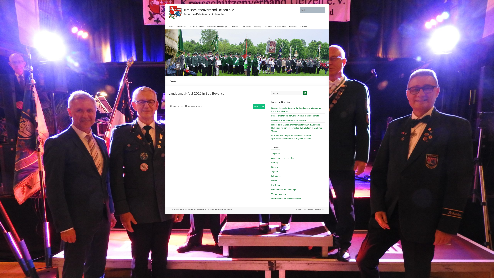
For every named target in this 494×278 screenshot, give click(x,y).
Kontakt (299, 209)
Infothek (293, 26)
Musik (274, 180)
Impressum (308, 209)
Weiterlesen (259, 106)
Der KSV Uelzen (196, 26)
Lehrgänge (276, 176)
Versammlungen (278, 194)
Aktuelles (181, 26)
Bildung (257, 26)
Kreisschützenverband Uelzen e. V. (209, 10)
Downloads (280, 26)
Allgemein (275, 153)
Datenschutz (320, 209)
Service (303, 26)
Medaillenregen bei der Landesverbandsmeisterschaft (295, 115)
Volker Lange (178, 106)
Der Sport (246, 26)
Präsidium (275, 185)
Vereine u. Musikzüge (217, 26)
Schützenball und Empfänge (283, 189)
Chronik (234, 26)
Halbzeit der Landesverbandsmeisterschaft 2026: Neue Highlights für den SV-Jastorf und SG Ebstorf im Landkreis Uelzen (296, 127)
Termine (268, 26)
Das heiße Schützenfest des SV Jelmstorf (289, 120)
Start (171, 26)
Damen (274, 167)
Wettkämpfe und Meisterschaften (286, 198)
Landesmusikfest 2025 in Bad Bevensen (197, 93)
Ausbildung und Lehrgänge (283, 158)
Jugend (274, 171)
